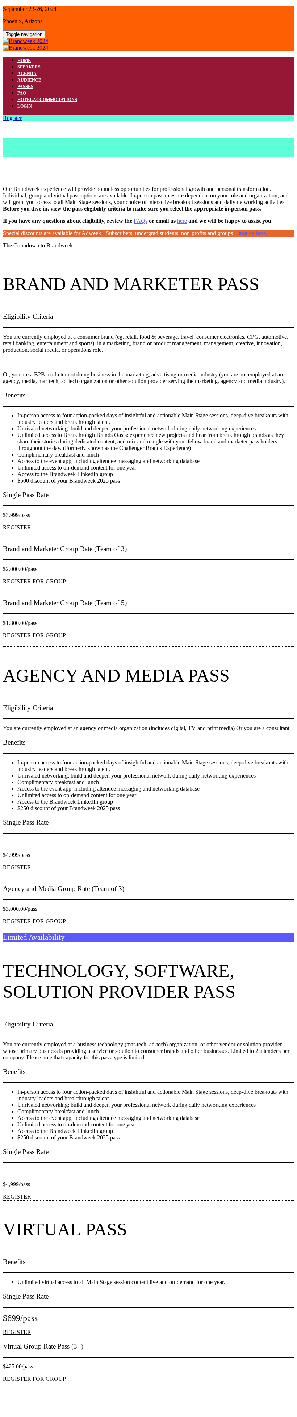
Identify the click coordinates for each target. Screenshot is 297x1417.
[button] (12, 118)
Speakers (29, 67)
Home (24, 60)
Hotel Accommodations (47, 99)
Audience (29, 80)
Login (24, 106)
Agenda (27, 73)
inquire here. (253, 233)
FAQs (140, 221)
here (182, 221)
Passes (25, 86)
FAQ (21, 93)
